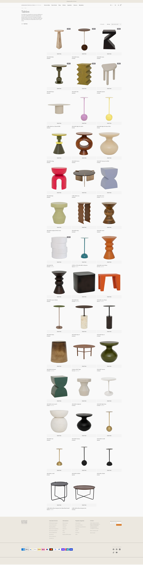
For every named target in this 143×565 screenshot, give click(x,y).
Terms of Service (52, 536)
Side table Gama (100, 57)
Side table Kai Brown (51, 369)
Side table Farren (75, 161)
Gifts (76, 534)
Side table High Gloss (101, 404)
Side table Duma (75, 57)
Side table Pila (50, 265)
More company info (94, 530)
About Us (64, 528)
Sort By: (108, 24)
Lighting (77, 528)
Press (64, 532)
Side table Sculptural (76, 404)
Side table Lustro (100, 230)
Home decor (77, 523)
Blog (63, 530)
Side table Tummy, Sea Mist (103, 161)
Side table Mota (50, 57)
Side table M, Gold (101, 438)
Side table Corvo (100, 195)
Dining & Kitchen (79, 525)
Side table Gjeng (50, 161)
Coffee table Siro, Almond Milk (53, 126)
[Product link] (59, 44)
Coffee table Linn (75, 195)
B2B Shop (65, 525)
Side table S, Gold (50, 473)
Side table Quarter (101, 91)
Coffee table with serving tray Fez (79, 508)
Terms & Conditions (53, 530)
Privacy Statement (53, 532)
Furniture (77, 532)
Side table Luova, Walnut (52, 300)
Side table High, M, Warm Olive (104, 126)
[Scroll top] (142, 564)
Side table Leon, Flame (102, 300)
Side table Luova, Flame (102, 265)
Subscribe (119, 524)
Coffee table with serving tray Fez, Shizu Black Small (58, 508)
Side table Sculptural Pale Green (54, 230)
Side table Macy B (76, 334)
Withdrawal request (53, 523)
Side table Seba (75, 91)
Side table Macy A (101, 334)
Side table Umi (50, 438)
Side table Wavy (75, 230)
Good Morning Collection (80, 526)
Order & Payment (52, 525)
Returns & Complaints (53, 528)
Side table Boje (50, 195)
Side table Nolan (50, 334)
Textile (76, 530)
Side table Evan (75, 300)
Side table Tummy (101, 369)
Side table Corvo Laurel (52, 404)
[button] (115, 5)
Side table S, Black (101, 473)
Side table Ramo (50, 91)
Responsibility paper (67, 534)
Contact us (51, 538)
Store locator (65, 523)
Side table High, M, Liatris (77, 126)
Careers (64, 526)
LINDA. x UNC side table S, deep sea (79, 265)
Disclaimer (51, 534)
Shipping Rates (52, 526)
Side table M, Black (76, 473)
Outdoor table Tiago (76, 369)
